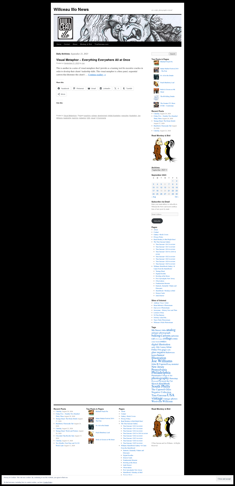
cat (153, 338)
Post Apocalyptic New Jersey (165, 278)
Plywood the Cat (166, 380)
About (75, 44)
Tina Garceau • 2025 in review (165, 264)
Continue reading (97, 74)
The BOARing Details (167, 96)
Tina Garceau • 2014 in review (165, 249)
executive (125, 115)
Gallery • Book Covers (161, 234)
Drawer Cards (160, 293)
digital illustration (114, 115)
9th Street (156, 330)
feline (168, 346)
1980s (163, 330)
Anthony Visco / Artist (161, 303)
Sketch (154, 383)
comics (162, 341)
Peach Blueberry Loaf (167, 82)
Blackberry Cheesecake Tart (162, 126)
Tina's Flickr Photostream (162, 320)
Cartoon (165, 335)
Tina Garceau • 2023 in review (165, 259)
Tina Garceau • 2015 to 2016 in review (135, 433)
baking (155, 335)
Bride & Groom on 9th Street (105, 439)
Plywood (154, 381)
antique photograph (160, 332)
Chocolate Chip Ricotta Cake (65, 436)
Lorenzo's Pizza (159, 312)
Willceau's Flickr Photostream (163, 322)
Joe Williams (161, 360)
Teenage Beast (160, 271)
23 (177, 190)
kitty (169, 364)
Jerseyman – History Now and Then (165, 310)
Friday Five (156, 349)
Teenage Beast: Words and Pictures (67, 431)
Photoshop (173, 378)
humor (160, 355)
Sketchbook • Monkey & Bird (165, 291)
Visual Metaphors (70, 115)
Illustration (133, 115)
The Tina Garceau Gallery (162, 242)
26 (161, 194)
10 (153, 187)
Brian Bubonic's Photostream (163, 305)
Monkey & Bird (86, 44)
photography (160, 378)
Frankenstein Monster (163, 283)
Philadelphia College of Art (161, 375)
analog (171, 329)
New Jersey (157, 367)
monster (175, 364)
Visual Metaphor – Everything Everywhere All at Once (93, 60)
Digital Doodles (161, 273)
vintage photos (170, 398)
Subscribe (157, 221)
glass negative (158, 352)
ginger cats (166, 349)
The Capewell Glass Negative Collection (161, 391)
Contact (67, 44)
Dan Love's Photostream (161, 308)
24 (153, 194)
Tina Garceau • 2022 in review (165, 256)
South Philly (160, 386)
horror (154, 355)
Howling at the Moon (163, 276)
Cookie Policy (47, 482)
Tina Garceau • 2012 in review (165, 244)
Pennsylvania (159, 369)
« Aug (153, 197)
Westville (156, 401)
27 (165, 194)
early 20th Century (158, 347)
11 (157, 187)
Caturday (157, 113)
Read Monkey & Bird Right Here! (165, 239)
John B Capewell (159, 364)
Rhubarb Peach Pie (166, 61)
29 (173, 194)
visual (93, 118)
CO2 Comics (159, 339)
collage (94, 115)
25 (157, 194)
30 (177, 194)
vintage (157, 398)
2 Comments (101, 118)
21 (169, 190)
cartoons (174, 335)
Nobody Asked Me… (161, 317)
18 (157, 190)
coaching (87, 115)
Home (59, 44)
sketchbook (164, 383)
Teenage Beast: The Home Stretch (164, 121)
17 (153, 190)
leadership (67, 118)
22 (173, 190)
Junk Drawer (160, 295)
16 (177, 187)
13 (165, 187)
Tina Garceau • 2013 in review (165, 247)
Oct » (177, 197)
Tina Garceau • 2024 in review (165, 261)
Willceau (168, 401)
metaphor (82, 118)
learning (75, 118)
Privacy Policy (158, 237)
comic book (155, 342)
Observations (160, 281)
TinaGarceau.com (102, 44)
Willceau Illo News (71, 9)
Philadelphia (160, 372)
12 (161, 187)
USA (88, 118)
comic (175, 338)
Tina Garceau (158, 395)
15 (173, 187)
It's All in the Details (167, 75)
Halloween (170, 352)
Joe (83, 63)
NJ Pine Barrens (159, 315)
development (102, 115)
